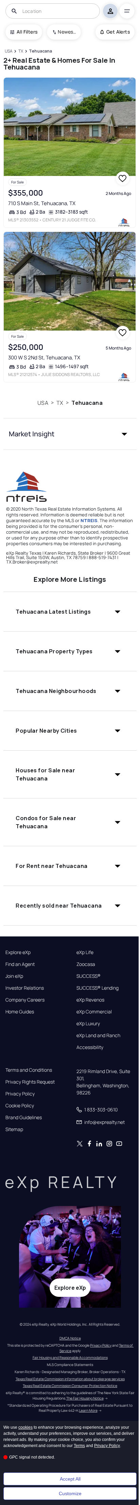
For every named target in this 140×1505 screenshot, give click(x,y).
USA (42, 403)
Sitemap (14, 1129)
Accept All (70, 1479)
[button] (69, 434)
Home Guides (19, 1011)
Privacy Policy (20, 1093)
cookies (25, 1427)
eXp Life (84, 952)
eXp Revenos (90, 999)
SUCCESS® (88, 976)
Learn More (88, 1410)
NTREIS (89, 520)
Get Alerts (118, 31)
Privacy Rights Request (30, 1082)
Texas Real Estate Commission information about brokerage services (70, 1379)
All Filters (27, 31)
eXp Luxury (88, 1023)
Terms (79, 1445)
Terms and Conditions (28, 1070)
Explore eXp (18, 952)
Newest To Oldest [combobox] (67, 31)
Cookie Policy (19, 1105)
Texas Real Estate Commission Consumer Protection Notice (70, 1385)
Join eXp (14, 976)
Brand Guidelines (23, 1117)
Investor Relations (24, 988)
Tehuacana (86, 403)
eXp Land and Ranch (98, 1035)
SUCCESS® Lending (97, 988)
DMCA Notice (70, 1338)
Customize (70, 1493)
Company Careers (25, 999)
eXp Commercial (94, 1011)
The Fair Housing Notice (85, 1398)
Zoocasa (85, 964)
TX (59, 403)
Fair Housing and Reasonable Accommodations (70, 1357)
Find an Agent (20, 964)
